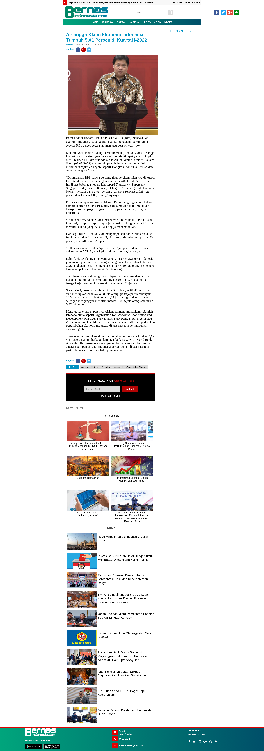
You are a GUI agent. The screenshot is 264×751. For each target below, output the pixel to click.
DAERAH (121, 22)
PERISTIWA (107, 22)
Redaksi (28, 740)
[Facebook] (78, 49)
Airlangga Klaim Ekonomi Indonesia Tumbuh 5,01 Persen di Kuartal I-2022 (106, 37)
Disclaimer (46, 740)
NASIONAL (135, 22)
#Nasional (118, 367)
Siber (36, 740)
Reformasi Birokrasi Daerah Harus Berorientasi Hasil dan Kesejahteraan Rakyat (111, 2)
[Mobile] (236, 12)
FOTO (147, 22)
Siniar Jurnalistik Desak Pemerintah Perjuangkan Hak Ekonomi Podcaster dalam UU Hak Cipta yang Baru (123, 656)
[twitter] (223, 12)
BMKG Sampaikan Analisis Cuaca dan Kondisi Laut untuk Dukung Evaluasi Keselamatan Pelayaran (123, 598)
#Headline (106, 367)
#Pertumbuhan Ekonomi (136, 367)
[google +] (230, 12)
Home (95, 22)
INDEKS (168, 22)
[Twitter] (89, 49)
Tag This (73, 367)
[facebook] (216, 12)
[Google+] (83, 49)
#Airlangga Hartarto (89, 367)
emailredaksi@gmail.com (131, 745)
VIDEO (157, 22)
